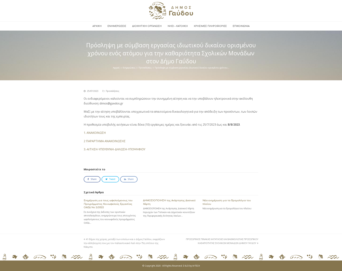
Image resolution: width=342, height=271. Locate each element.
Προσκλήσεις (112, 91)
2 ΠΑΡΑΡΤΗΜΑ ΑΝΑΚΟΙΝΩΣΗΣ (105, 141)
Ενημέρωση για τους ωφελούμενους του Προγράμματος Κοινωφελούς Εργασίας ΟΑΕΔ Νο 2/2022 (108, 204)
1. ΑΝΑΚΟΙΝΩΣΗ (95, 133)
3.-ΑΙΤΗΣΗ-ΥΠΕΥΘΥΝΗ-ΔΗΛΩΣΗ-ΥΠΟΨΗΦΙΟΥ (114, 149)
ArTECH (196, 265)
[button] (92, 179)
